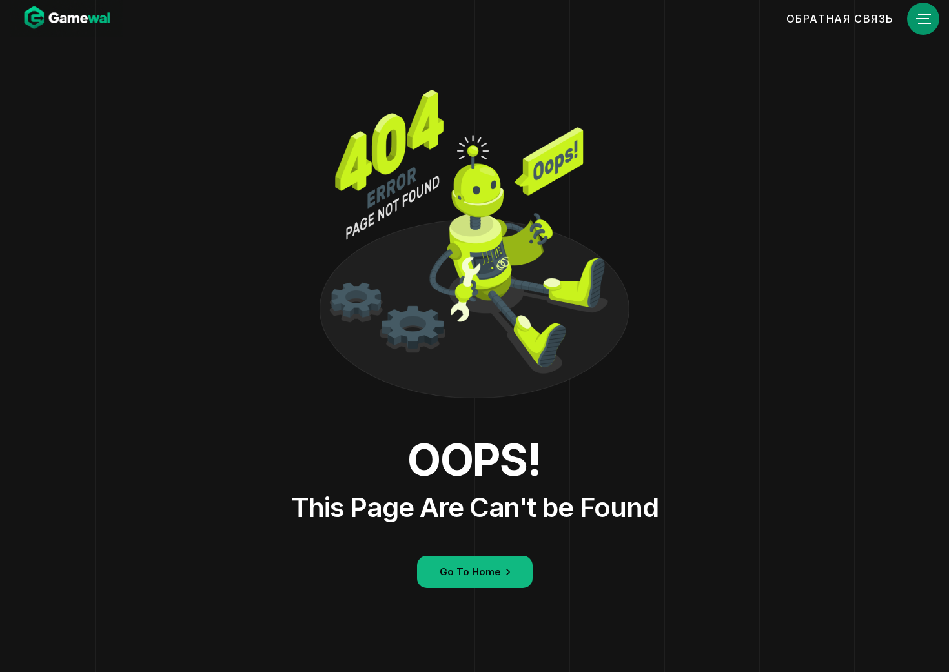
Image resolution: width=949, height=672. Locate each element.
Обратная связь (840, 19)
